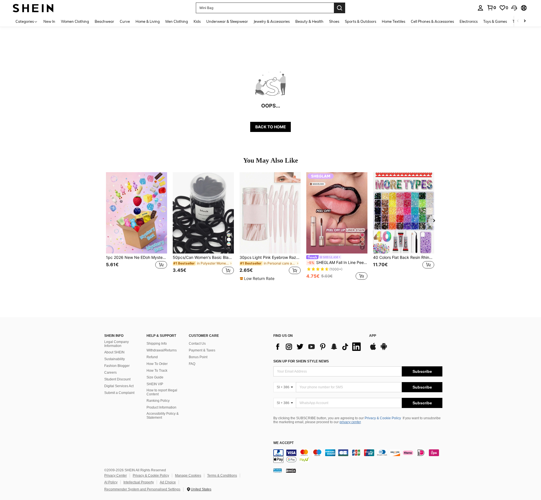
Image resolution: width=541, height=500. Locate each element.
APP (372, 336)
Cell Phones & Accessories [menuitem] (432, 21)
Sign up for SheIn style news (301, 361)
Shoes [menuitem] (334, 21)
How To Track (157, 371)
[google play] (384, 349)
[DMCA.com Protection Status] (291, 470)
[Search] (339, 8)
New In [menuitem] (49, 21)
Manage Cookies (188, 475)
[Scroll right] (525, 21)
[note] (258, 278)
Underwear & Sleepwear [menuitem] (227, 21)
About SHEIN (114, 352)
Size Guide (155, 377)
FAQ (192, 364)
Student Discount (117, 379)
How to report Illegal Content (162, 392)
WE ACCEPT (283, 443)
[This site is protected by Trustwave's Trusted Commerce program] (277, 470)
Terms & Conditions (222, 475)
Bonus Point (198, 357)
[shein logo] (33, 8)
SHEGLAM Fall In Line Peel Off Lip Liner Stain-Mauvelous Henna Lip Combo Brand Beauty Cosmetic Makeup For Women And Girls (337, 262)
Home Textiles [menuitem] (393, 21)
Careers (110, 373)
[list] (318, 346)
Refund (152, 357)
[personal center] (480, 8)
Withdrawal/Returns (162, 350)
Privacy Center (115, 475)
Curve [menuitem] (125, 21)
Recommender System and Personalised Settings (142, 489)
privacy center (350, 422)
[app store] (373, 349)
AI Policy (110, 482)
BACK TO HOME (270, 126)
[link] (491, 7)
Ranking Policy (158, 401)
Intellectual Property (138, 482)
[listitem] (136, 226)
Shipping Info (157, 344)
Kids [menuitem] (197, 21)
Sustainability (114, 359)
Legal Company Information (116, 344)
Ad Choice (168, 482)
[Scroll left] (518, 21)
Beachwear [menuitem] (104, 21)
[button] (514, 8)
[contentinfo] (357, 456)
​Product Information (161, 407)
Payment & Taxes (202, 350)
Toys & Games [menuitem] (495, 21)
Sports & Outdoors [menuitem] (360, 21)
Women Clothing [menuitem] (75, 21)
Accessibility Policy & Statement (163, 416)
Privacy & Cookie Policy (383, 418)
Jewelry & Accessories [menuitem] (272, 21)
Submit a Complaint (119, 393)
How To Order (157, 364)
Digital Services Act (119, 386)
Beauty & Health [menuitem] (309, 21)
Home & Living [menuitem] (148, 21)
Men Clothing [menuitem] (176, 21)
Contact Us (197, 344)
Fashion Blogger (117, 366)
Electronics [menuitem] (469, 21)
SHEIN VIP (155, 384)
